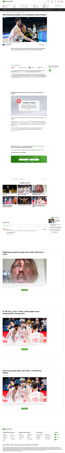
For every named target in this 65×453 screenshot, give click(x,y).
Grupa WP (9, 444)
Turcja (12, 70)
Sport (32, 445)
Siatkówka (17, 9)
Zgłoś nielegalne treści (9, 234)
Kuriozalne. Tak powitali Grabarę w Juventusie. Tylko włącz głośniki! (55, 230)
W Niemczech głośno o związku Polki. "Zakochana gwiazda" (55, 225)
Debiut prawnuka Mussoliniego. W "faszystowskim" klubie (57, 221)
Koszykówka (45, 9)
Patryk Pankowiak (8, 44)
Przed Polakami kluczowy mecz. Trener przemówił (10, 194)
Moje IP (24, 445)
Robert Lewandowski (39, 434)
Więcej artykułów (54, 232)
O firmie (12, 444)
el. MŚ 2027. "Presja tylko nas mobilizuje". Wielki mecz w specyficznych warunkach (8, 206)
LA (51, 9)
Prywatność (20, 444)
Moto (49, 9)
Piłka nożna (10, 9)
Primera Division (21, 437)
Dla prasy (16, 444)
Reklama (33, 444)
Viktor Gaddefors (17, 130)
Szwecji (31, 75)
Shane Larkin (17, 124)
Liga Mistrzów (29, 434)
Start (3, 12)
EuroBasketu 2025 (22, 71)
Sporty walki (31, 9)
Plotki (21, 445)
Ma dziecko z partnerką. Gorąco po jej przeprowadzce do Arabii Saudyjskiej (55, 227)
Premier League (21, 435)
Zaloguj (61, 1)
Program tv (12, 445)
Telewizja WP (17, 445)
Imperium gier (35, 445)
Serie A (28, 437)
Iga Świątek (38, 437)
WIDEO (35, 9)
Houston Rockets (18, 121)
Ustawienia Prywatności (27, 444)
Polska (20, 146)
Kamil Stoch (47, 434)
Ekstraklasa (21, 434)
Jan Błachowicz (47, 437)
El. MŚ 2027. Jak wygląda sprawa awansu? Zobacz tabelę (23, 194)
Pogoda (4, 445)
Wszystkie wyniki (57, 5)
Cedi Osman (31, 122)
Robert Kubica (38, 435)
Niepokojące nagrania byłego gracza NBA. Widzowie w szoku (38, 194)
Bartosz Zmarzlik (48, 435)
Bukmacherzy (25, 9)
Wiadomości (28, 445)
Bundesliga (29, 435)
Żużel (21, 9)
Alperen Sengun (25, 121)
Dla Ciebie (5, 9)
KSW (4, 440)
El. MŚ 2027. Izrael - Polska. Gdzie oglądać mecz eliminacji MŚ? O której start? (39, 206)
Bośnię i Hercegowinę (37, 146)
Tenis (14, 9)
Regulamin (37, 444)
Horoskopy (8, 445)
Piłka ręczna (40, 9)
